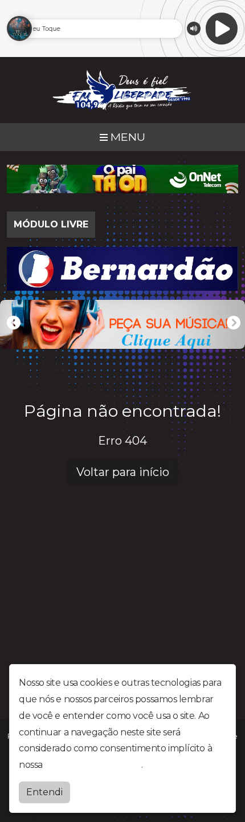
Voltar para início (122, 472)
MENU (126, 137)
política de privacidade (92, 764)
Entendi (44, 792)
